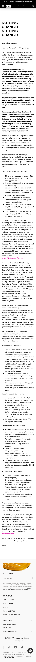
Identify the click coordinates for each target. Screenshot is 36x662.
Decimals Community (11, 615)
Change (26, 638)
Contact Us (25, 589)
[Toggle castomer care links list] (32, 624)
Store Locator (9, 611)
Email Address (7, 578)
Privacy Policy (20, 654)
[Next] (34, 2)
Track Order (8, 603)
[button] (30, 651)
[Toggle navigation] (2, 6)
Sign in (5, 607)
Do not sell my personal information (13, 656)
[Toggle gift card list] (32, 621)
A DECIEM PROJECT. (8, 657)
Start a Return (9, 600)
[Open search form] (18, 6)
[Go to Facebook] (3, 647)
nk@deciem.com (8, 534)
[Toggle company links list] (32, 628)
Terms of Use (11, 589)
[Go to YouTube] (15, 647)
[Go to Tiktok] (22, 647)
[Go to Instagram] (9, 647)
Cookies (28, 656)
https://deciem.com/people (12, 258)
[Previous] (1, 2)
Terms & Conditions (8, 654)
